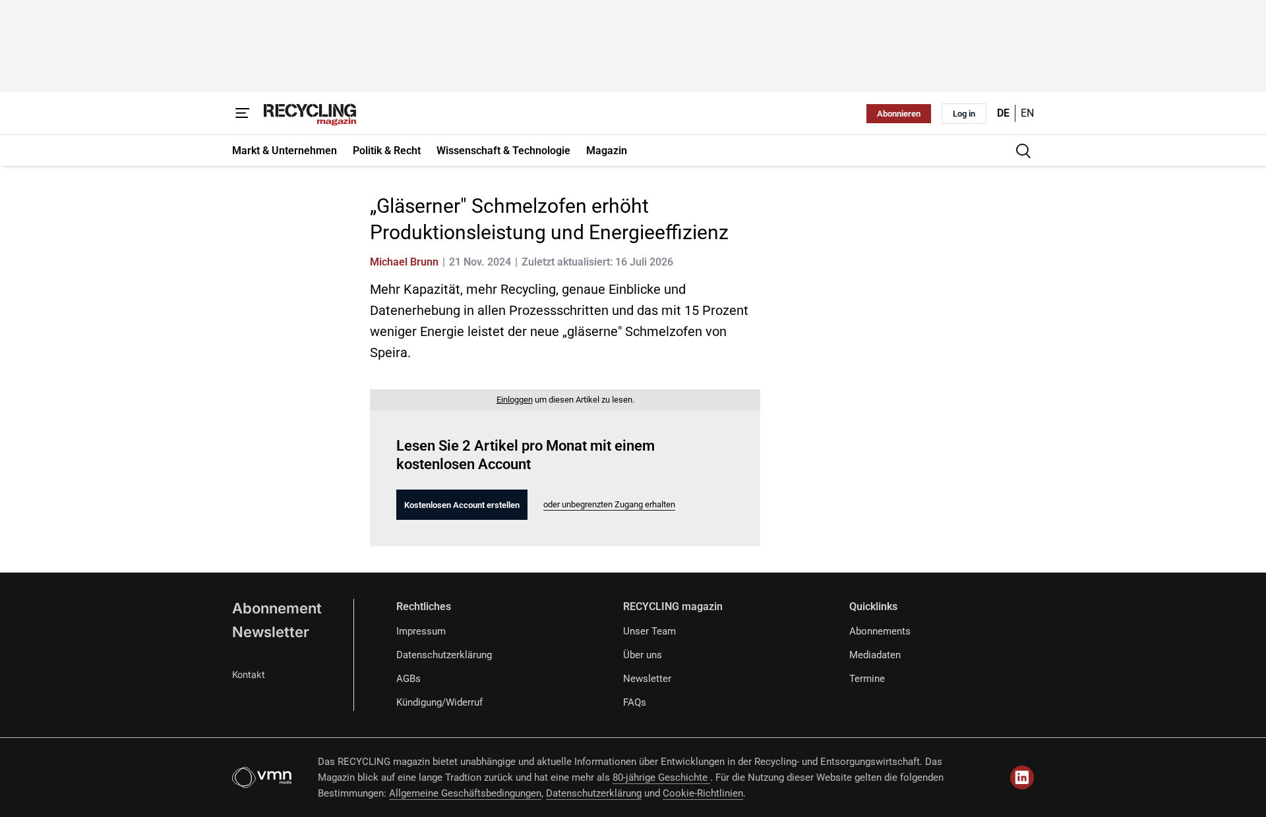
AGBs (408, 679)
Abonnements (880, 631)
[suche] (1023, 151)
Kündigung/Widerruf (439, 702)
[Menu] (242, 113)
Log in (964, 114)
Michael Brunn (404, 262)
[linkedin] (1022, 777)
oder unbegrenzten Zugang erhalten (609, 504)
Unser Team (649, 631)
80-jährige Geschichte (661, 777)
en (1027, 113)
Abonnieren (898, 114)
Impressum (421, 631)
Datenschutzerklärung (444, 655)
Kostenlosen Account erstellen (462, 505)
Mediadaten (875, 655)
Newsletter (270, 631)
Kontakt (248, 674)
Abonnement (277, 608)
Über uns (642, 655)
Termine (867, 679)
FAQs (634, 702)
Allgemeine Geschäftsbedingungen (465, 793)
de (1003, 113)
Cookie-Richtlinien (703, 793)
